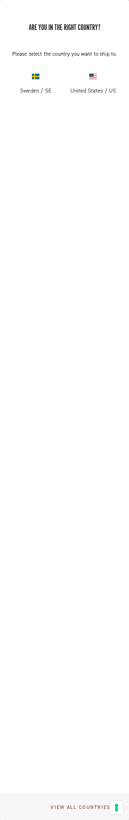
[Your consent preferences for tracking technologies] (116, 807)
